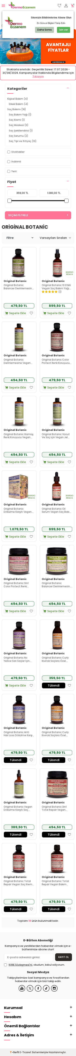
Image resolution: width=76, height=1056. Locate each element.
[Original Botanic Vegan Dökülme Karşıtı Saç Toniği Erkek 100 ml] (19, 784)
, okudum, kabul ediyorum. (37, 964)
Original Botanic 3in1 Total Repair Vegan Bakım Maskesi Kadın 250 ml (54, 808)
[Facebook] (38, 988)
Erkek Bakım (18, 104)
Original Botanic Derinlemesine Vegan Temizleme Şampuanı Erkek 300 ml (17, 361)
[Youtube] (22, 988)
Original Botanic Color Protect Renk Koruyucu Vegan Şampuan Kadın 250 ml (56, 361)
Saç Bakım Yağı (20, 114)
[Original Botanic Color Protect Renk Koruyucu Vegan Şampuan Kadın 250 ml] (57, 337)
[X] (30, 988)
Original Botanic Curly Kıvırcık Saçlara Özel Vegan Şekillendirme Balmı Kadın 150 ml (55, 659)
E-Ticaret (25, 1052)
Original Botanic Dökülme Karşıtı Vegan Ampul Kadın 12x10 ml (18, 510)
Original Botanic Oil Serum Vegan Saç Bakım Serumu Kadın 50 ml (57, 510)
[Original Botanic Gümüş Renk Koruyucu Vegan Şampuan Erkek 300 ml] (19, 411)
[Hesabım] (66, 5)
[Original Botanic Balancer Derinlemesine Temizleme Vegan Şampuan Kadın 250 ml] (19, 262)
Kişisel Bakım (17, 98)
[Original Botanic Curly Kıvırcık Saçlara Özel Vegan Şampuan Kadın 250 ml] (57, 709)
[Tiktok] (46, 988)
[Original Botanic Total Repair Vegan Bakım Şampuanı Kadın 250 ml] (57, 858)
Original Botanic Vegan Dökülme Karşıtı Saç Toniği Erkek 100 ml (18, 808)
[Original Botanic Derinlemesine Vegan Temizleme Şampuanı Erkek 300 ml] (19, 337)
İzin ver (63, 29)
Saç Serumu (18, 136)
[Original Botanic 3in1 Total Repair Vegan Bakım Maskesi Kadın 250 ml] (57, 784)
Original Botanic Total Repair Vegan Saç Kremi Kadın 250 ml (18, 883)
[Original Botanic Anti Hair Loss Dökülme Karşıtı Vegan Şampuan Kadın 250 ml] (19, 709)
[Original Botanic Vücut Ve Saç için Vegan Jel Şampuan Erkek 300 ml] (57, 411)
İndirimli (16, 161)
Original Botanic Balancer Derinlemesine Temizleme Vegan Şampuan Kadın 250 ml (18, 287)
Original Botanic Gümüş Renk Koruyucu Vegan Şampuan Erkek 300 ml (18, 436)
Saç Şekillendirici (21, 130)
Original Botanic (15, 281)
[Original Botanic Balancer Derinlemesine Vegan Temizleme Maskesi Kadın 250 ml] (57, 560)
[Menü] (3, 5)
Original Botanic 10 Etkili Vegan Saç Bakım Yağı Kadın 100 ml (56, 287)
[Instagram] (54, 988)
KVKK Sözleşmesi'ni (20, 964)
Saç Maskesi (18, 125)
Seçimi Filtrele (18, 215)
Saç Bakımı (16, 109)
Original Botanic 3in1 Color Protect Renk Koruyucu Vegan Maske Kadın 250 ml (18, 585)
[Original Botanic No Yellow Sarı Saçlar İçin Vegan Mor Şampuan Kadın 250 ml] (19, 635)
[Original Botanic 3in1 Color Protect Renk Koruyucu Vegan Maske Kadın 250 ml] (19, 560)
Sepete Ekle (17, 313)
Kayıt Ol (63, 957)
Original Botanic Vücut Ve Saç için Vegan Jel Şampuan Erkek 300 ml (56, 436)
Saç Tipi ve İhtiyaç (22, 141)
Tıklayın (38, 76)
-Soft (15, 1052)
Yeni (14, 171)
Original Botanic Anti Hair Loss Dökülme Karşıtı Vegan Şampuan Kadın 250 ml (19, 734)
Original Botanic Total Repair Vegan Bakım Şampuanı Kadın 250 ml (56, 883)
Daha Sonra (44, 29)
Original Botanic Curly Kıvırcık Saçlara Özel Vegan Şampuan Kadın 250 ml (56, 734)
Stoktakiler (18, 152)
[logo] (21, 6)
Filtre (10, 238)
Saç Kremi (17, 120)
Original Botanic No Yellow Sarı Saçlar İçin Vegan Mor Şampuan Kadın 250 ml (17, 659)
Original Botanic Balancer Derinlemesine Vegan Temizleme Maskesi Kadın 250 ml (57, 585)
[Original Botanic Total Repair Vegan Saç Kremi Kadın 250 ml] (19, 858)
